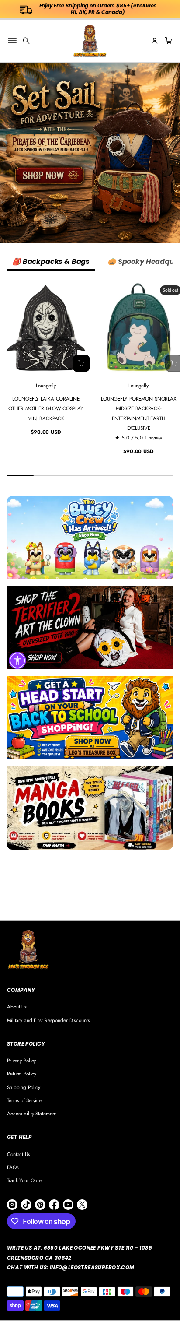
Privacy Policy (21, 1060)
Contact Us (18, 1154)
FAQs (13, 1167)
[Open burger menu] (12, 40)
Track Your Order (25, 1180)
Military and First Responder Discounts (48, 1020)
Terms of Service (24, 1100)
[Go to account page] (155, 41)
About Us (17, 1006)
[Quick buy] (81, 363)
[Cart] (167, 41)
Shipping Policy (23, 1087)
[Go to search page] (26, 41)
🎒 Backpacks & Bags (51, 261)
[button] (26, 41)
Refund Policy (21, 1073)
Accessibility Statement (31, 1113)
